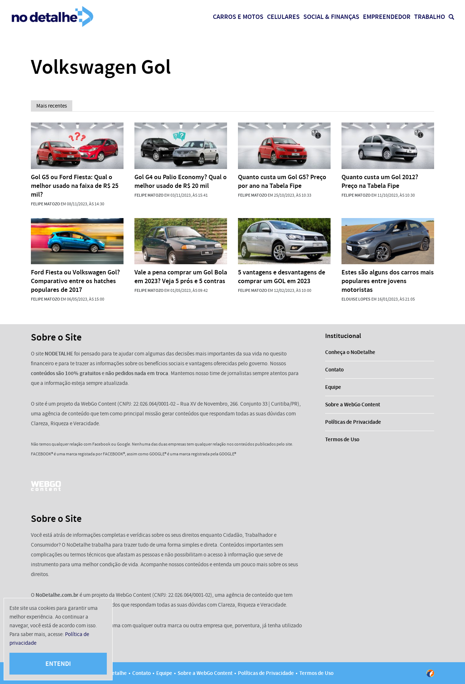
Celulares (283, 16)
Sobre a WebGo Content (352, 404)
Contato (334, 369)
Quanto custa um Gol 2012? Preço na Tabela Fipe (379, 181)
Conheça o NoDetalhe (350, 352)
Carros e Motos (238, 16)
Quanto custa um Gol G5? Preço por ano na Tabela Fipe (282, 181)
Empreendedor (387, 16)
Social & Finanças (331, 16)
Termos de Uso (342, 439)
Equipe (333, 387)
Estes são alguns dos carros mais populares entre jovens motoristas (387, 281)
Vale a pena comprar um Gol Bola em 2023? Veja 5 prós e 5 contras (180, 276)
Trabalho (429, 16)
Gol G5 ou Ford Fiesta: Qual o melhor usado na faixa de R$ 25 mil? (74, 186)
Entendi (58, 663)
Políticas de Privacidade (353, 422)
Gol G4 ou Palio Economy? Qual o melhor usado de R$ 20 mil (180, 181)
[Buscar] (451, 17)
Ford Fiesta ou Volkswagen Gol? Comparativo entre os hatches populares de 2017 (75, 281)
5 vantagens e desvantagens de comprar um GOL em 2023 (281, 276)
